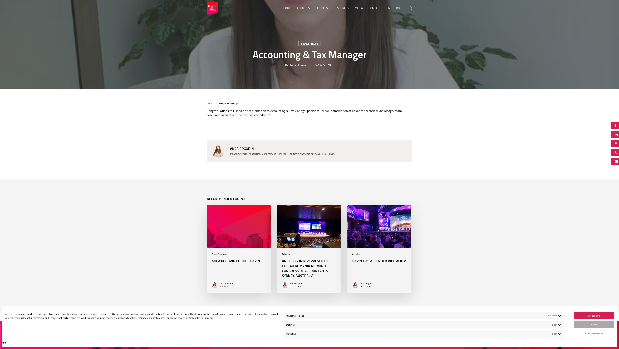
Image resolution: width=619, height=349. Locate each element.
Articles (286, 253)
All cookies (594, 315)
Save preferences (594, 333)
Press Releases (219, 253)
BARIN (209, 103)
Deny (594, 324)
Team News (309, 43)
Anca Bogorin (298, 65)
